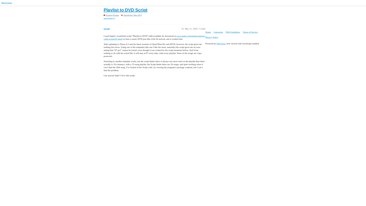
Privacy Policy (211, 37)
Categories (218, 32)
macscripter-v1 (109, 18)
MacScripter (6, 3)
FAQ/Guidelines (233, 32)
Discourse (221, 43)
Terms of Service (250, 32)
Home (208, 32)
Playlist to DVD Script (125, 10)
